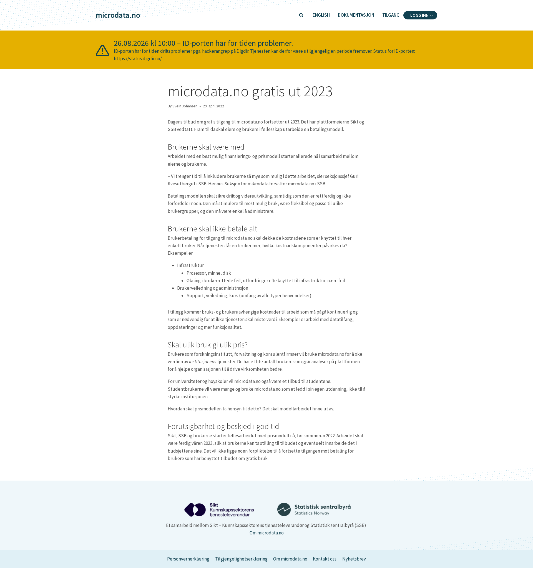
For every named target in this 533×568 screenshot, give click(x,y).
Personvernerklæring (188, 559)
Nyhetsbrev (354, 559)
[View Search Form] (301, 15)
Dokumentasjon (356, 15)
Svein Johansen (184, 106)
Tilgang (390, 15)
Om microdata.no (267, 533)
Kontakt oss (324, 559)
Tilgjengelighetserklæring (241, 559)
